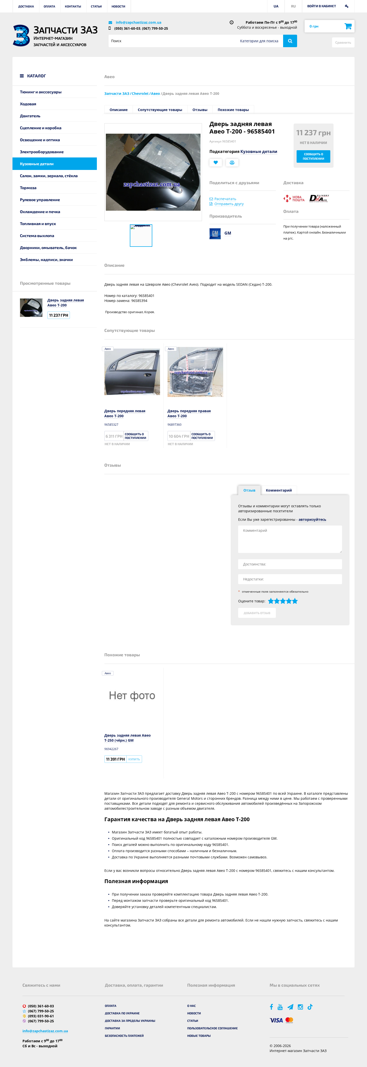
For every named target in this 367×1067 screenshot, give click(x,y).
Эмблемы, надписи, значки (46, 259)
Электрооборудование (42, 151)
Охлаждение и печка (40, 211)
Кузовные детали (37, 163)
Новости (118, 6)
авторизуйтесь (312, 519)
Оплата (49, 6)
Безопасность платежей (124, 1035)
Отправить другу (229, 203)
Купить (134, 759)
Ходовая (28, 103)
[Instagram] (301, 1007)
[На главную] (21, 35)
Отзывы (199, 109)
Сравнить (343, 42)
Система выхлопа (37, 235)
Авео (108, 348)
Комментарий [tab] (279, 490)
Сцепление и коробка (40, 127)
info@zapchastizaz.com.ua (138, 22)
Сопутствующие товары (160, 109)
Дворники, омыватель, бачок (48, 247)
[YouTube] (281, 1007)
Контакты (73, 6)
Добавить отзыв (257, 613)
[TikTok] (311, 1007)
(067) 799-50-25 (155, 28)
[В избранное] (215, 162)
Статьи (96, 6)
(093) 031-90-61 (41, 1016)
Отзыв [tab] (249, 490)
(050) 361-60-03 (127, 28)
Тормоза (28, 187)
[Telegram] (290, 1007)
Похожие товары (233, 109)
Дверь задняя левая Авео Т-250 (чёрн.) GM (127, 738)
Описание (119, 109)
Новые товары (199, 1035)
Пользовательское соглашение (212, 1028)
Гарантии (112, 1028)
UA (276, 6)
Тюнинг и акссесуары (41, 91)
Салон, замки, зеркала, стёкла (49, 175)
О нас (191, 1005)
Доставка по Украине (122, 1013)
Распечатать (225, 198)
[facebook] (272, 1007)
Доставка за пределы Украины (130, 1020)
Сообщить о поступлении (313, 156)
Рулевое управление (40, 199)
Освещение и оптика (40, 139)
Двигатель (30, 115)
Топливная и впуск (38, 223)
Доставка (26, 6)
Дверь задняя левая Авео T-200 (65, 302)
